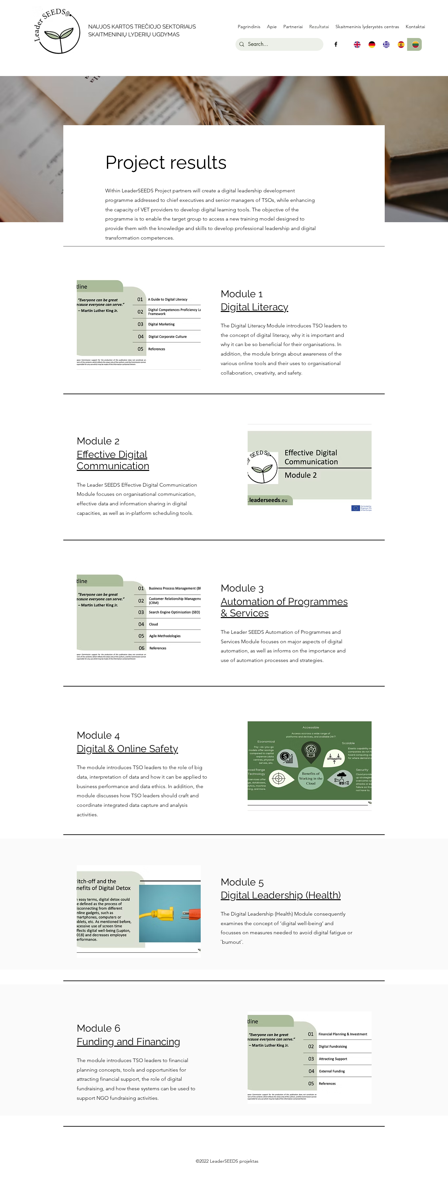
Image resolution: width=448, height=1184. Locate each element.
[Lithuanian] (414, 44)
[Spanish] (400, 44)
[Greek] (385, 44)
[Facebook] (336, 44)
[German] (370, 44)
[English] (356, 44)
